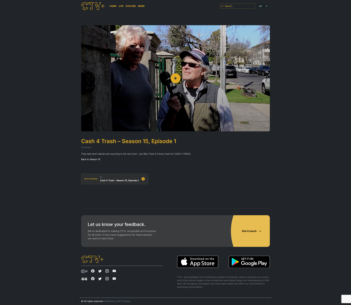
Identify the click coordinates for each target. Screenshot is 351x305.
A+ (260, 6)
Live (121, 6)
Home (113, 6)
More (141, 6)
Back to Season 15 (90, 159)
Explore (131, 6)
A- (267, 6)
